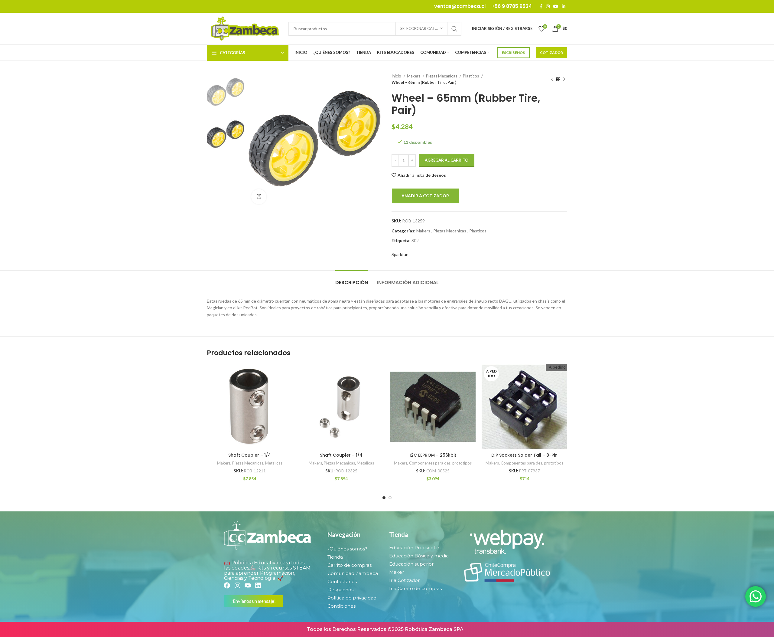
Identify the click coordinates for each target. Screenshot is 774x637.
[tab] (351, 279)
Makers (414, 76)
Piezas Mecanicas (442, 76)
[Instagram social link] (547, 6)
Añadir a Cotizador (425, 195)
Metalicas (273, 463)
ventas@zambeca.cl (460, 6)
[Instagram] (237, 585)
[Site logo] (244, 28)
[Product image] (249, 407)
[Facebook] (227, 585)
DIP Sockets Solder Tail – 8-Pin (524, 455)
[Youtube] (247, 585)
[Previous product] (552, 79)
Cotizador (551, 52)
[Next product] (564, 79)
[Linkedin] (258, 585)
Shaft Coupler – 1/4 (249, 455)
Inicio (397, 76)
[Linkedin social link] (563, 6)
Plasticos (471, 76)
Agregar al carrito (446, 160)
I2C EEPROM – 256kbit (433, 455)
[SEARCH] (454, 29)
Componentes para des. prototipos (440, 463)
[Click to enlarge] (258, 196)
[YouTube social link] (555, 6)
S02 (415, 240)
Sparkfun (400, 254)
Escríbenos (513, 52)
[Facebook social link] (541, 6)
